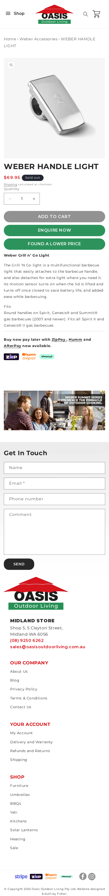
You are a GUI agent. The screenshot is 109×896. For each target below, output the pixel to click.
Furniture (19, 785)
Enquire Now (54, 230)
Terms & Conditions (28, 698)
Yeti (13, 812)
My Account (21, 733)
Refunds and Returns (30, 751)
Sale (14, 848)
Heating (17, 839)
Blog (14, 680)
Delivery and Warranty (31, 742)
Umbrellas (20, 794)
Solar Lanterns (24, 830)
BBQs (15, 803)
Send (19, 564)
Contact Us (20, 707)
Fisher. (62, 893)
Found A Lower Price (54, 243)
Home (10, 39)
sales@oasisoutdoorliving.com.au (47, 646)
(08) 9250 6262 (27, 640)
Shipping (10, 184)
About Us (19, 671)
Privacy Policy (23, 689)
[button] (85, 14)
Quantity (11, 189)
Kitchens (18, 821)
